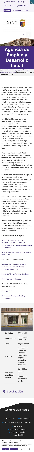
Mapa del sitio (18, 435)
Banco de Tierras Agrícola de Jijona (15, 274)
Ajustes (22, 449)
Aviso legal (18, 426)
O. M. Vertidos (6, 291)
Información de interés (21, 70)
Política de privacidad (18, 429)
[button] (23, 34)
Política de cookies (18, 432)
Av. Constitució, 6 (10, 422)
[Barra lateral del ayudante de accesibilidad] (32, 2)
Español (7, 11)
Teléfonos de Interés (8, 72)
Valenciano (17, 11)
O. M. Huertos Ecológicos (11, 279)
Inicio (9, 70)
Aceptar (5, 449)
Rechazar (14, 449)
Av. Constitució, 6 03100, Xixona (18, 6)
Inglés (25, 11)
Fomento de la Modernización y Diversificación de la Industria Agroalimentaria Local (13, 266)
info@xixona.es (25, 2)
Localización (15, 391)
